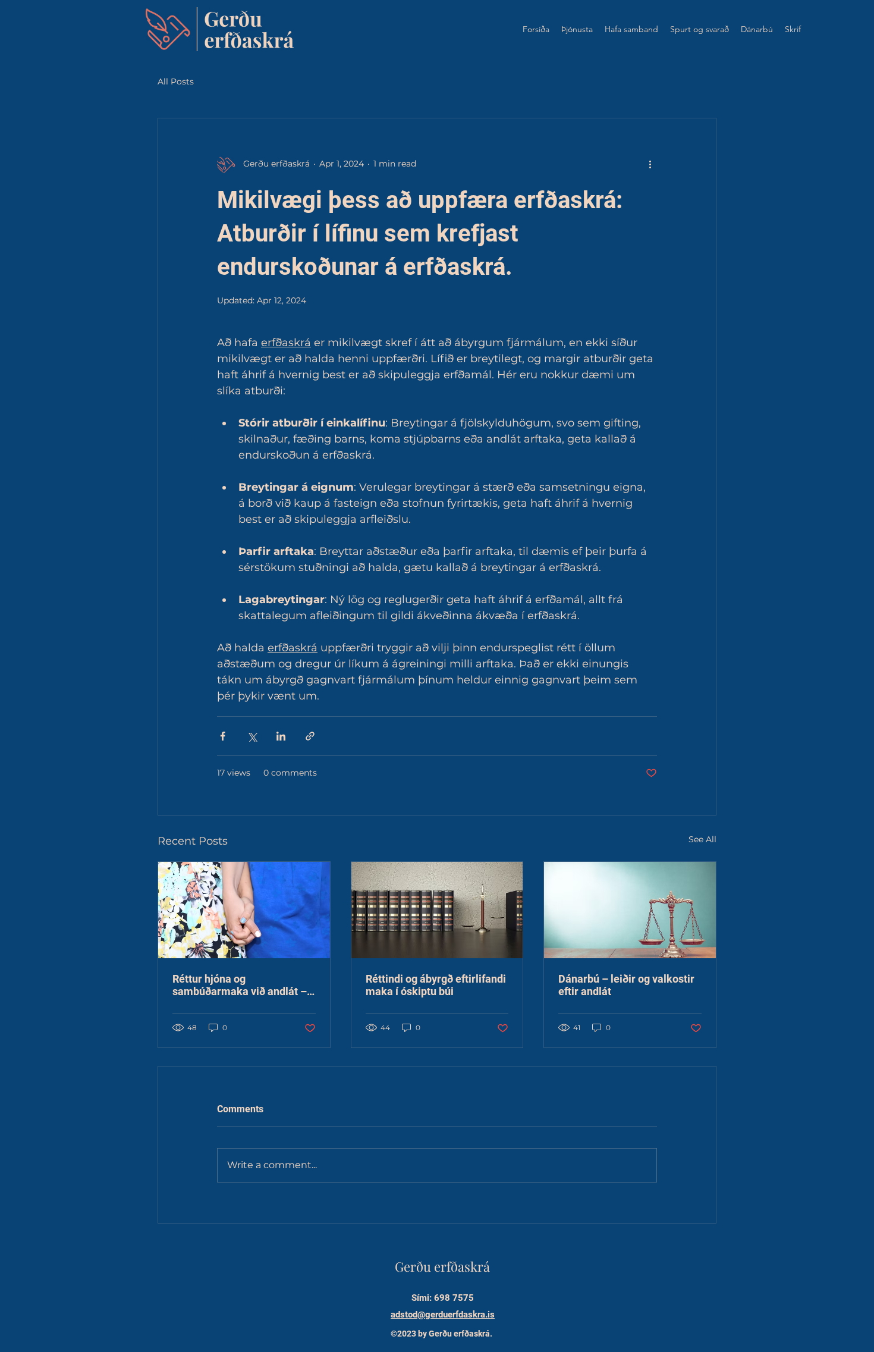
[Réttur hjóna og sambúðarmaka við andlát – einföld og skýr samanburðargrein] (244, 910)
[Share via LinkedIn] (281, 736)
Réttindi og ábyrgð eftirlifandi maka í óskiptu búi (436, 985)
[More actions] (650, 163)
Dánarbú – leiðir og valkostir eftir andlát (626, 985)
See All (702, 839)
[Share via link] (310, 736)
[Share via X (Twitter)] (251, 736)
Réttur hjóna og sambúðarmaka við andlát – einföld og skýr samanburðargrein (239, 985)
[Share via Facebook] (222, 736)
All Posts (176, 81)
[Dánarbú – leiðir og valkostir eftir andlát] (630, 910)
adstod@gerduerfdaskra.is (443, 1314)
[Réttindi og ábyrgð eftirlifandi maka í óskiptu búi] (437, 910)
